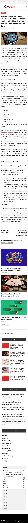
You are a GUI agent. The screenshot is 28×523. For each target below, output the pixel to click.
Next (7, 324)
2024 (5, 493)
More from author (16, 240)
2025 (5, 490)
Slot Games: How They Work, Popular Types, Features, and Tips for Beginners (17, 346)
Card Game (5, 443)
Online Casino (6, 456)
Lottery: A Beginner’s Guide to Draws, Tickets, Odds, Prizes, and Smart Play (17, 362)
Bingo (4, 438)
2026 (5, 467)
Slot (3, 461)
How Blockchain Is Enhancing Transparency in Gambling (11, 295)
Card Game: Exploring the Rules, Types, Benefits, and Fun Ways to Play (17, 377)
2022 (5, 499)
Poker (4, 458)
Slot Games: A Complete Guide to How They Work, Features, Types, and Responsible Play (17, 354)
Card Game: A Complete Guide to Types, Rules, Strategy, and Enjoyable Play (17, 370)
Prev (3, 324)
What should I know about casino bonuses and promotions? (21, 233)
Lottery (4, 453)
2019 (5, 508)
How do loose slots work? (5, 231)
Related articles (6, 240)
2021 (5, 502)
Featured (5, 448)
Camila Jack (4, 29)
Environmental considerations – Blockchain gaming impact (12, 269)
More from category (7, 242)
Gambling (4, 12)
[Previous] (3, 383)
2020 (5, 505)
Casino (4, 445)
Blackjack (5, 440)
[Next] (6, 383)
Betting (4, 435)
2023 (5, 496)
